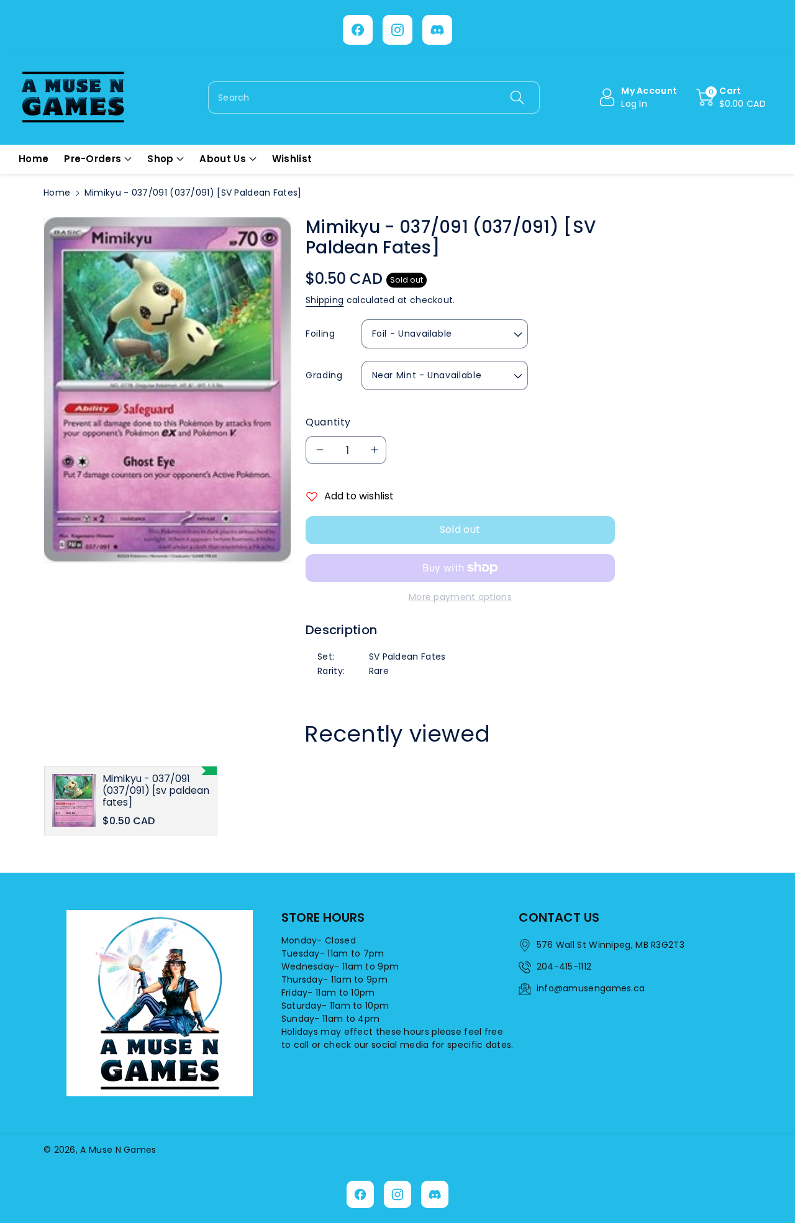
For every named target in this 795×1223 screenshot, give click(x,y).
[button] (731, 97)
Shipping (324, 300)
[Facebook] (358, 30)
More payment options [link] (460, 597)
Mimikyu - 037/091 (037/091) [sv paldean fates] (155, 791)
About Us (222, 158)
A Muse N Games (118, 1149)
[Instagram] (397, 30)
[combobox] (374, 97)
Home (56, 192)
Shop (160, 158)
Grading (324, 375)
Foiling (320, 333)
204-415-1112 (564, 966)
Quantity (328, 422)
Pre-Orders (92, 158)
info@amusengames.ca (591, 988)
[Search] (516, 97)
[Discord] (437, 30)
